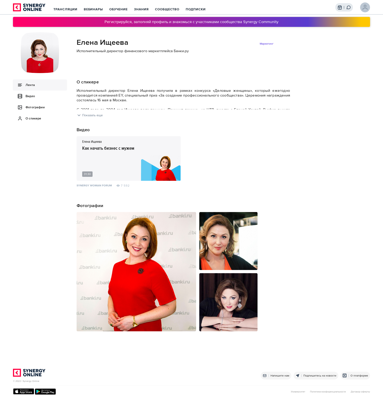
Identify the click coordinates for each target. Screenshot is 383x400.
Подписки (196, 9)
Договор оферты (360, 392)
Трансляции (65, 9)
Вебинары (93, 9)
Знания (141, 9)
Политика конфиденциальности (328, 392)
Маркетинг (266, 43)
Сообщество (167, 9)
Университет (298, 392)
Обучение (118, 9)
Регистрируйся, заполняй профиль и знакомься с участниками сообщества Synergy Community (191, 22)
